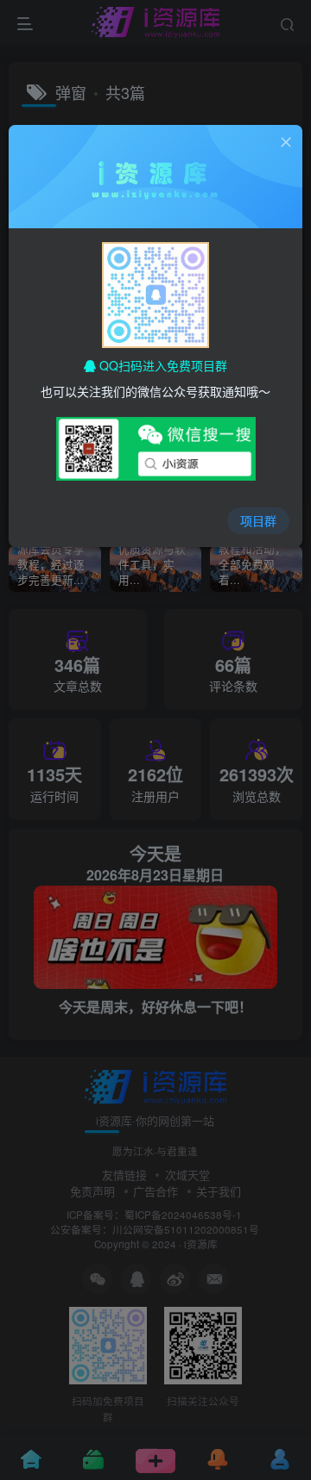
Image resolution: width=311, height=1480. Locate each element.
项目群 (258, 520)
